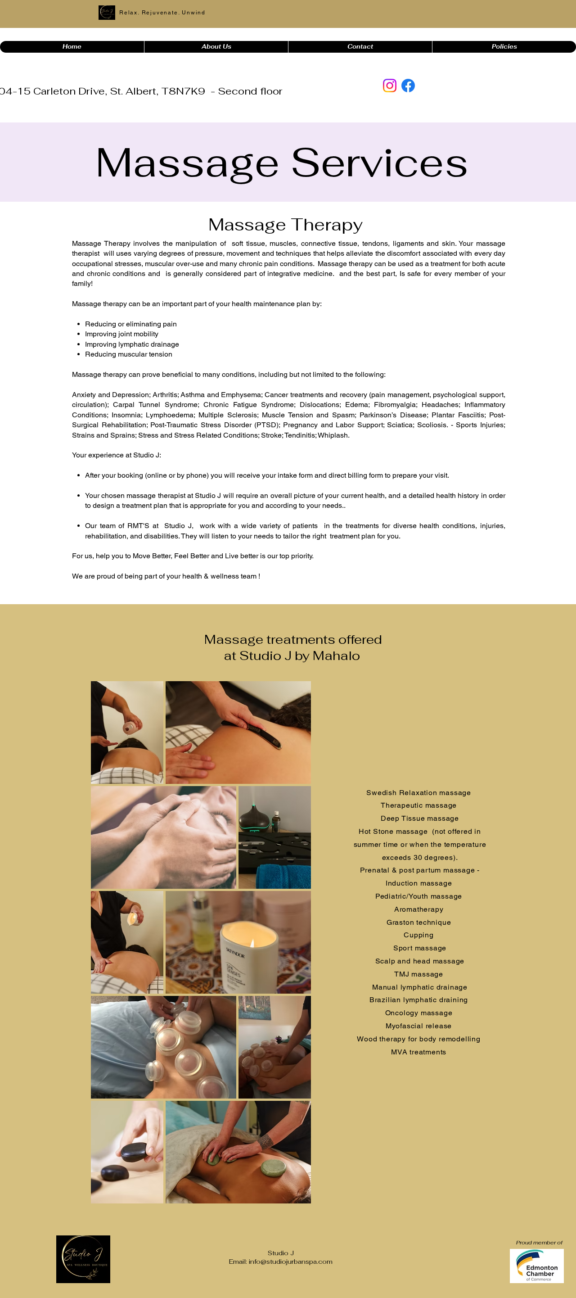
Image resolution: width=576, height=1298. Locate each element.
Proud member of (540, 1242)
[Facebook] (408, 86)
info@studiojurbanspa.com (291, 1261)
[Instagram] (390, 86)
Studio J (281, 1253)
